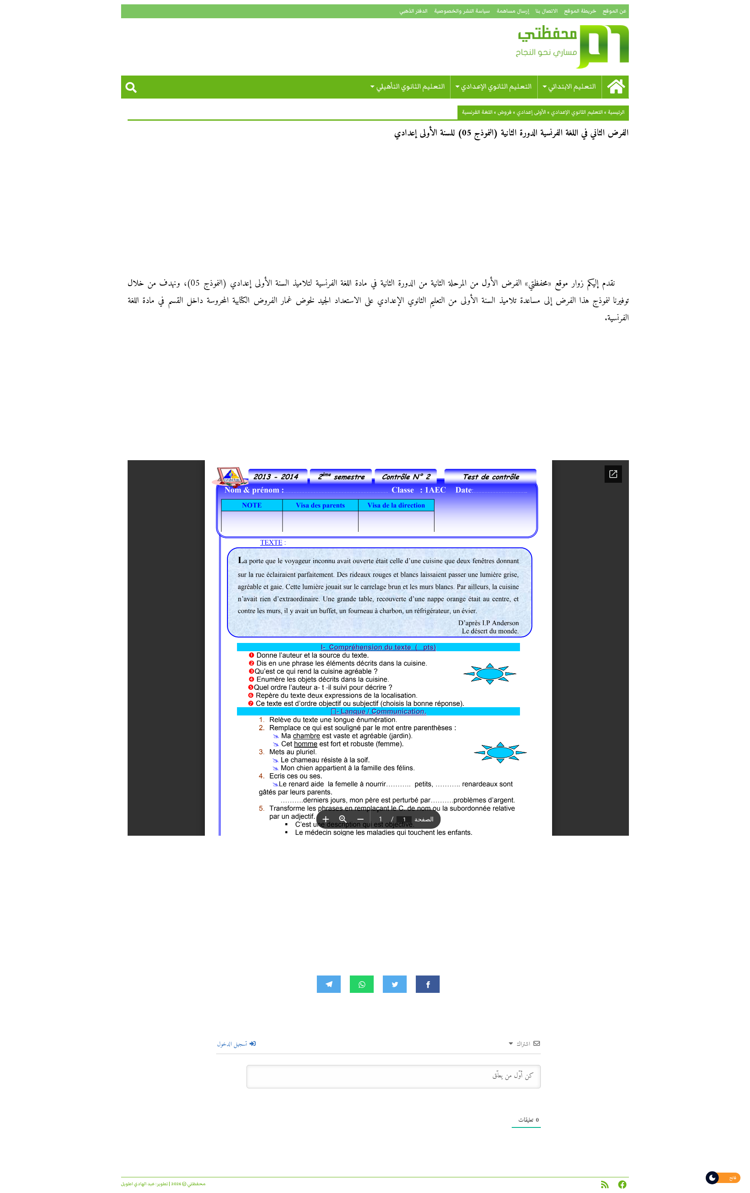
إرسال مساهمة (513, 11)
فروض (504, 112)
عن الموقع (614, 11)
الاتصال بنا (547, 11)
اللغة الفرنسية (477, 112)
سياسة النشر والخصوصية (462, 11)
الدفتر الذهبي (413, 11)
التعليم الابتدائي (572, 86)
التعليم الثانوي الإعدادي (496, 86)
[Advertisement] (378, 211)
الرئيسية (616, 112)
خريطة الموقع (580, 11)
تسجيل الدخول (233, 1044)
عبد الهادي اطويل (138, 1183)
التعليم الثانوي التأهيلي (410, 86)
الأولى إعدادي (531, 112)
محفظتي (547, 47)
